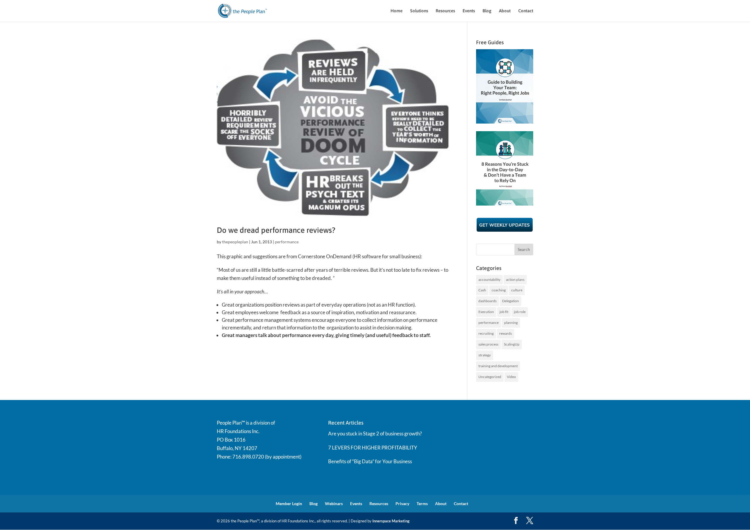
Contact (525, 11)
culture (516, 290)
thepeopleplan (235, 241)
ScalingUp (511, 344)
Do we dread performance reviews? (276, 230)
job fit (504, 312)
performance (287, 241)
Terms (422, 503)
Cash (482, 290)
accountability (489, 279)
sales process (488, 344)
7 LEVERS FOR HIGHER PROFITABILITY (372, 447)
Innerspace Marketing (391, 521)
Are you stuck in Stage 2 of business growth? (375, 433)
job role (520, 312)
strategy (484, 355)
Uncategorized (489, 377)
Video (511, 377)
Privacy (402, 503)
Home (397, 11)
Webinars (334, 503)
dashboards (487, 301)
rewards (505, 333)
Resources (445, 11)
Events (469, 11)
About (505, 11)
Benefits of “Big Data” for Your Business (370, 461)
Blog (487, 11)
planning (511, 322)
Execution (486, 312)
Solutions (419, 11)
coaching (499, 290)
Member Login (289, 503)
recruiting (486, 333)
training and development (498, 366)
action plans (515, 279)
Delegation (510, 301)
